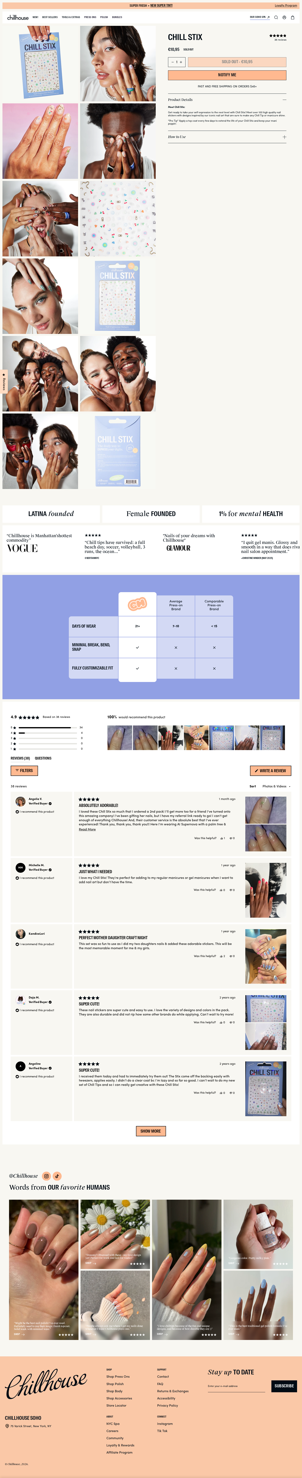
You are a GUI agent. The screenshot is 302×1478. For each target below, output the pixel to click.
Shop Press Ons (118, 1377)
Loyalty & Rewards (120, 1445)
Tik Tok (162, 1431)
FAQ (160, 1384)
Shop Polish (115, 1384)
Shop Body (114, 1391)
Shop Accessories (119, 1398)
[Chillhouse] (18, 17)
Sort (253, 786)
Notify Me (227, 75)
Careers (112, 1431)
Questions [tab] (43, 759)
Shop (17, 1334)
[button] (276, 17)
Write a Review (275, 772)
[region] (196, 737)
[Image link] (46, 1176)
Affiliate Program (119, 1452)
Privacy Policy (167, 1405)
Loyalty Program (286, 5)
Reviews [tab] (20, 759)
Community (114, 1438)
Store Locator (116, 1405)
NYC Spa (113, 1424)
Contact (163, 1377)
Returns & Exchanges (173, 1391)
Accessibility (166, 1398)
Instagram (165, 1424)
